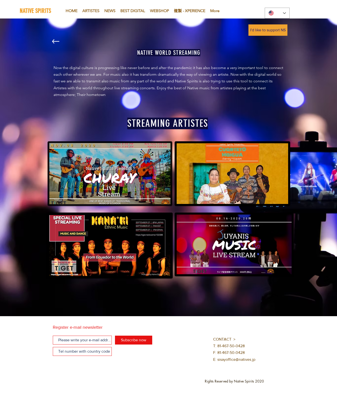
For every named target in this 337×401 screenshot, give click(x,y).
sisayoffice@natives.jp (236, 359)
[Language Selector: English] (277, 13)
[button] (267, 30)
